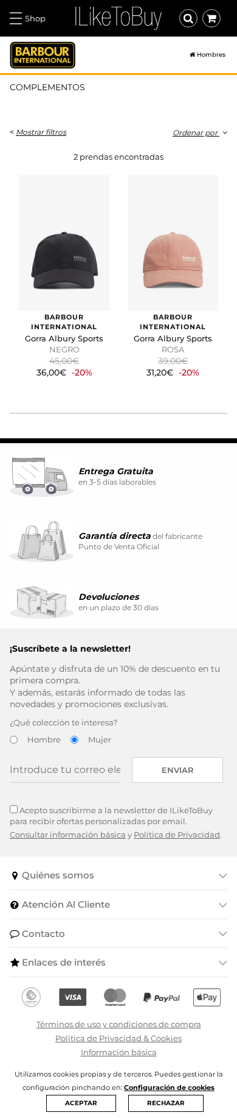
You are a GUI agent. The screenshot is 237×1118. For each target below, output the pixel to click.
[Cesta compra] (211, 18)
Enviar (178, 770)
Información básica (119, 1052)
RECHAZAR (166, 1103)
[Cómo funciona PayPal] (161, 997)
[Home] (187, 55)
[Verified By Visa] (73, 997)
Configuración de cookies (169, 1087)
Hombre (44, 739)
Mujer (99, 739)
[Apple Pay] (207, 997)
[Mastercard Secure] (115, 997)
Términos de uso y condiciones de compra (118, 1024)
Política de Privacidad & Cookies (118, 1038)
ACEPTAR (81, 1103)
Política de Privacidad (177, 834)
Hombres (211, 55)
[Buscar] (188, 18)
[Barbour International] (42, 55)
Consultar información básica (68, 834)
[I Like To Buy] (118, 17)
